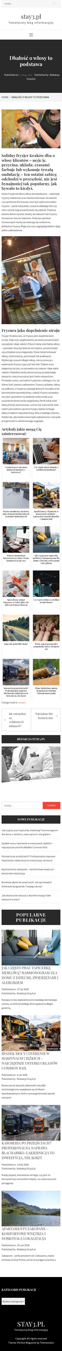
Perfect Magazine (27, 1342)
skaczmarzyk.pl (20, 376)
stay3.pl (31, 16)
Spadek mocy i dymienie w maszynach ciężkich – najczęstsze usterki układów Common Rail (27, 845)
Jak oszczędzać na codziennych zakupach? (17, 720)
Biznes (22, 702)
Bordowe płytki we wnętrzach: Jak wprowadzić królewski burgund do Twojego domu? (27, 884)
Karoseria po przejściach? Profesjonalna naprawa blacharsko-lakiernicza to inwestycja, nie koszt (28, 858)
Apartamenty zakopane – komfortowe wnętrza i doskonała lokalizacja (28, 871)
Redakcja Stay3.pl (26, 993)
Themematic (47, 1342)
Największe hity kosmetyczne (44, 716)
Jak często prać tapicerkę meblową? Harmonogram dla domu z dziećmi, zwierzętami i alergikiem (30, 832)
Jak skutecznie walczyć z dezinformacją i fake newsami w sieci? (26, 897)
